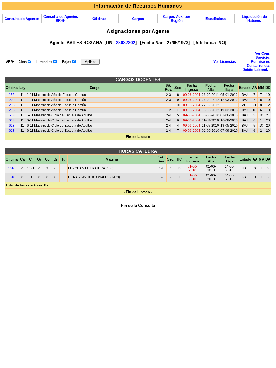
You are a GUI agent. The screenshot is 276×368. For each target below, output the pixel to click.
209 (12, 100)
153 (12, 95)
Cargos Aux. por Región (176, 19)
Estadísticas (215, 19)
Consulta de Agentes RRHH (60, 19)
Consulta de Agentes (22, 19)
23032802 (125, 42)
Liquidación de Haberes (254, 19)
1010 (11, 168)
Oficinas (99, 19)
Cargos (138, 19)
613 (12, 115)
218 (12, 105)
